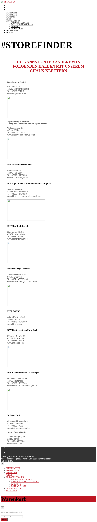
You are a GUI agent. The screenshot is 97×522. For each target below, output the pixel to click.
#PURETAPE (10, 17)
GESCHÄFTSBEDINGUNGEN (22, 25)
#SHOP (8, 19)
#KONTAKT (10, 32)
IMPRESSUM (7, 461)
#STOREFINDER (12, 30)
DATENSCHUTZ (17, 29)
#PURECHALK (11, 15)
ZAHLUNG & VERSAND (20, 23)
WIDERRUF (15, 27)
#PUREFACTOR (11, 13)
